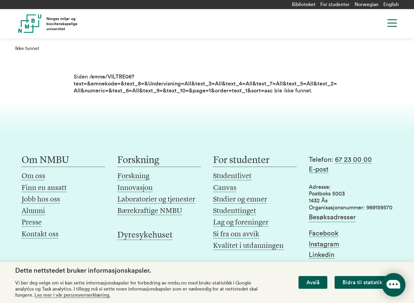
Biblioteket (304, 4)
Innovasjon (135, 188)
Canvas (224, 188)
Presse (32, 222)
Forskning (133, 176)
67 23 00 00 (353, 159)
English (391, 4)
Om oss (33, 176)
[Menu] (392, 23)
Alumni (33, 211)
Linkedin (321, 254)
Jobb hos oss (41, 199)
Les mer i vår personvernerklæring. (72, 295)
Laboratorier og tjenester (156, 199)
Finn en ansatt (44, 188)
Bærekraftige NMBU (149, 211)
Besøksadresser (332, 217)
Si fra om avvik (236, 234)
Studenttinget (234, 211)
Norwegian (367, 4)
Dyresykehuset (144, 235)
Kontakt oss (40, 234)
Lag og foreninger (241, 222)
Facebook (324, 233)
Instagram (324, 244)
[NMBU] (58, 23)
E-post (319, 169)
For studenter (335, 4)
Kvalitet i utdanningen (248, 246)
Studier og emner (240, 199)
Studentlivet (232, 176)
